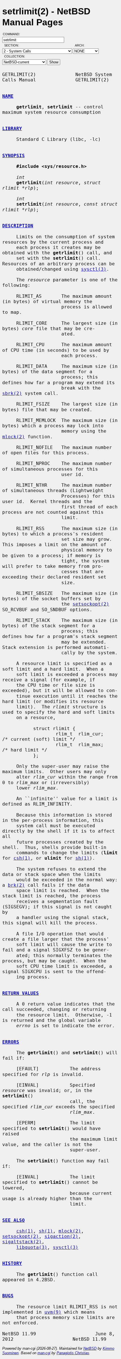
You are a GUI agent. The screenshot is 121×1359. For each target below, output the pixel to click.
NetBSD (90, 1348)
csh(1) (22, 858)
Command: (13, 34)
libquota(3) (31, 1247)
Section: (12, 45)
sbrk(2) (12, 393)
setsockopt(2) (91, 604)
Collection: (14, 56)
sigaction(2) (61, 1236)
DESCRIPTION (17, 225)
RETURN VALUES (20, 993)
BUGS (8, 1295)
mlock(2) (13, 436)
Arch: (82, 45)
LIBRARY (12, 128)
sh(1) (82, 858)
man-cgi (43, 1353)
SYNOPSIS (13, 155)
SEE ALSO (13, 1220)
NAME (8, 96)
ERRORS (10, 1042)
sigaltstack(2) (22, 1241)
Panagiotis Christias (73, 1353)
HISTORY (12, 1263)
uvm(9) (52, 1312)
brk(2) (16, 885)
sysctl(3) (93, 269)
